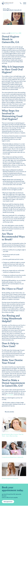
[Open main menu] (24, 3)
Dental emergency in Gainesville (10, 478)
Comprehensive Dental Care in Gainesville (12, 457)
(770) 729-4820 (9, 394)
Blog (8, 8)
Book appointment (9, 501)
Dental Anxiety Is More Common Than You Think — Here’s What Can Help (12, 435)
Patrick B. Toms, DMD (15, 33)
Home (4, 8)
